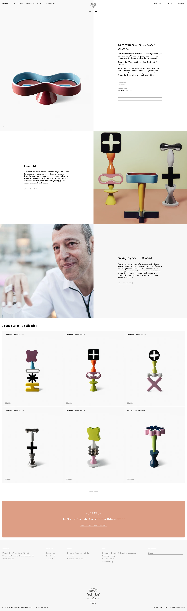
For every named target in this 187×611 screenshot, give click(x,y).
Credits (155, 607)
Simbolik (121, 85)
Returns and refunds (76, 559)
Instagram (50, 553)
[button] (40, 3)
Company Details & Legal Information (119, 553)
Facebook (50, 556)
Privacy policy (108, 556)
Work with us (8, 559)
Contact (49, 559)
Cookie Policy (108, 559)
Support (70, 556)
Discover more (31, 188)
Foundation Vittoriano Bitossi (15, 553)
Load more (93, 492)
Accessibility (107, 562)
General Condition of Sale (78, 553)
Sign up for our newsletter (93, 525)
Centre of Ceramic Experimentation (18, 556)
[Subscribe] (181, 553)
